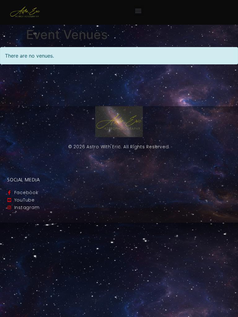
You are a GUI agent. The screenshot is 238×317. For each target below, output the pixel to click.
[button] (138, 11)
